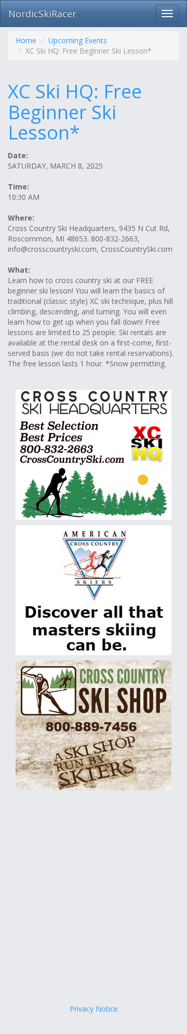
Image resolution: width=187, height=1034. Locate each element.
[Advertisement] (93, 899)
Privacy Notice (94, 1009)
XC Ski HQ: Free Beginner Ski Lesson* (75, 112)
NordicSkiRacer (42, 13)
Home (26, 40)
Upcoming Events (77, 40)
